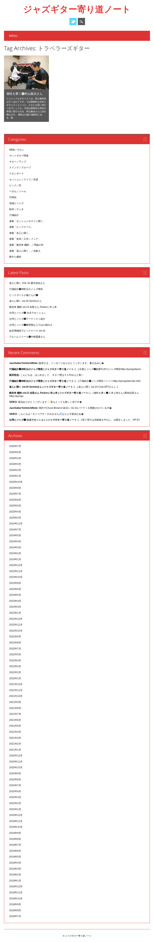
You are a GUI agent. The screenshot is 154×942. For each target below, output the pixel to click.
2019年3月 (15, 868)
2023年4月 (15, 601)
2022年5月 (15, 654)
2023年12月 (15, 565)
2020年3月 (15, 797)
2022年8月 (15, 642)
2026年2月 (15, 470)
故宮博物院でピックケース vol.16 (27, 330)
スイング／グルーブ (20, 167)
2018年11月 (15, 892)
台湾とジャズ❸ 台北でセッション (27, 312)
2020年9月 (15, 773)
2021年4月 (15, 731)
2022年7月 (15, 648)
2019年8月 (15, 839)
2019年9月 (15, 833)
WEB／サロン (16, 149)
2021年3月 (15, 738)
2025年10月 (15, 482)
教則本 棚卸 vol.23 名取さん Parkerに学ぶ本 (33, 307)
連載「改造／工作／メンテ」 (25, 238)
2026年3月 (15, 464)
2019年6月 (15, 851)
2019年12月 (15, 815)
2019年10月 (15, 827)
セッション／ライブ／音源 (23, 179)
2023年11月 (15, 571)
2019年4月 (15, 862)
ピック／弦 (15, 185)
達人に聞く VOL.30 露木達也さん (27, 283)
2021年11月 (15, 690)
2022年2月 (15, 672)
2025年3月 (15, 517)
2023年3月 (15, 606)
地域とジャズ (16, 203)
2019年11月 (15, 821)
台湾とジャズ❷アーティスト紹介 (27, 318)
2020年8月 (15, 779)
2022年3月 (15, 666)
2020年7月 (15, 785)
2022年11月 (15, 624)
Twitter (73, 21)
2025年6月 (15, 499)
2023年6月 (15, 589)
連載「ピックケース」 (21, 227)
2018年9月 (15, 904)
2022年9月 (15, 636)
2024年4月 (15, 541)
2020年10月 (15, 767)
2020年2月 (15, 803)
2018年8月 (15, 910)
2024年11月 (15, 523)
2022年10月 (15, 630)
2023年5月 (15, 595)
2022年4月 (15, 660)
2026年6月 (15, 452)
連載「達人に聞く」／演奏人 (25, 251)
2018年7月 (15, 916)
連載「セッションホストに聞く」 (27, 221)
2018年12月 (15, 886)
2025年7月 (15, 493)
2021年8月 (15, 708)
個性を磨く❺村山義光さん (24, 93)
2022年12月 (15, 618)
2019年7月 (15, 844)
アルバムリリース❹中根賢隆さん (27, 336)
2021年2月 (15, 743)
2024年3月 (15, 547)
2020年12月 (15, 755)
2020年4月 (15, 791)
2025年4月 (15, 511)
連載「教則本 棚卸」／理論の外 (26, 244)
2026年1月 (15, 476)
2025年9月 (15, 488)
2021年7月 (15, 714)
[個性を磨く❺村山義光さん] (26, 88)
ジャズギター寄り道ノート (77, 9)
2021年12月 (15, 684)
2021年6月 (15, 720)
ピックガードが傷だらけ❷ (23, 295)
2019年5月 (15, 856)
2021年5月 (15, 725)
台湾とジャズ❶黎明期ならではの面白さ (31, 325)
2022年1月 (15, 678)
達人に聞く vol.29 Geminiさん (25, 301)
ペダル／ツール (17, 191)
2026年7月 (15, 446)
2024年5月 (15, 535)
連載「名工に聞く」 (20, 233)
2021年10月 (15, 696)
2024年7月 (15, 529)
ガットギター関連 (18, 155)
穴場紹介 (14, 215)
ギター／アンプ (17, 161)
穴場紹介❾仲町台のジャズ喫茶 (26, 289)
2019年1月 (15, 880)
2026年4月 (15, 458)
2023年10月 (15, 577)
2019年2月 (15, 874)
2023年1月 (15, 612)
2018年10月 (15, 898)
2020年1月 (15, 809)
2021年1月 (15, 749)
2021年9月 (15, 702)
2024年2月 (15, 553)
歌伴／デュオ (16, 209)
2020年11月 (15, 761)
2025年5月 (15, 505)
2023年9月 (15, 583)
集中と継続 (15, 256)
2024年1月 (15, 559)
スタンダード (16, 173)
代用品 (12, 197)
